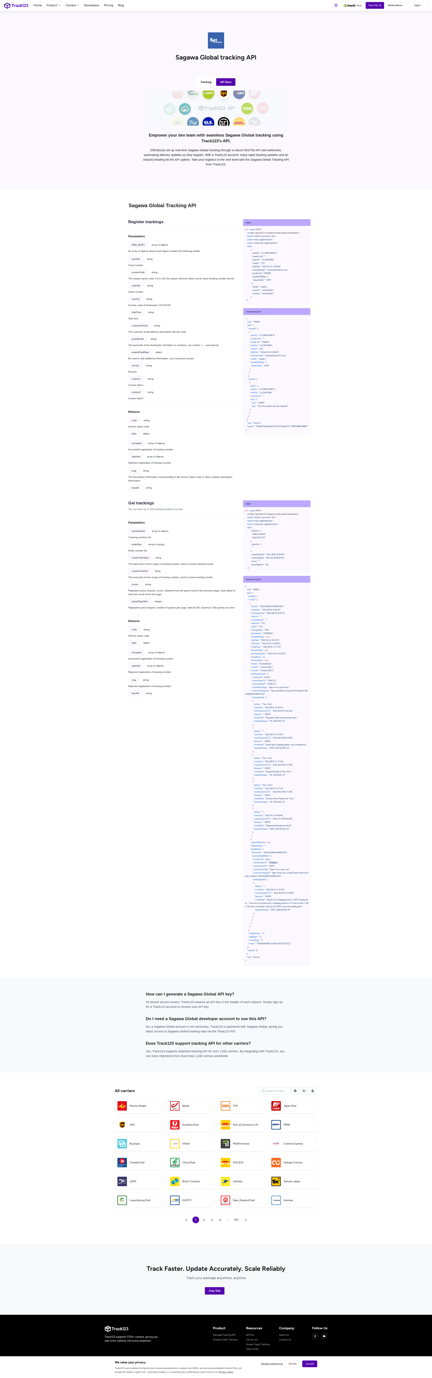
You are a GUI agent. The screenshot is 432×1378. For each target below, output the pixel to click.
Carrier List (252, 1339)
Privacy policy (226, 1372)
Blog (121, 5)
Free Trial (214, 1290)
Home (38, 5)
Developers (91, 5)
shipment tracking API (193, 1051)
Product (52, 5)
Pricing (108, 5)
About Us (284, 1334)
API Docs (225, 82)
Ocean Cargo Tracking (257, 1344)
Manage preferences (272, 1363)
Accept (310, 1363)
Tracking (206, 82)
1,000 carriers (204, 1056)
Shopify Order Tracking (225, 1339)
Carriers (71, 5)
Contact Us (285, 1339)
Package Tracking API (224, 1334)
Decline (293, 1363)
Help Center (252, 1348)
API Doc (250, 1334)
